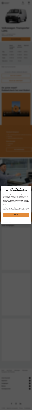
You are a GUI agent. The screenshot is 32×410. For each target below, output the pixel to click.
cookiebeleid (21, 208)
